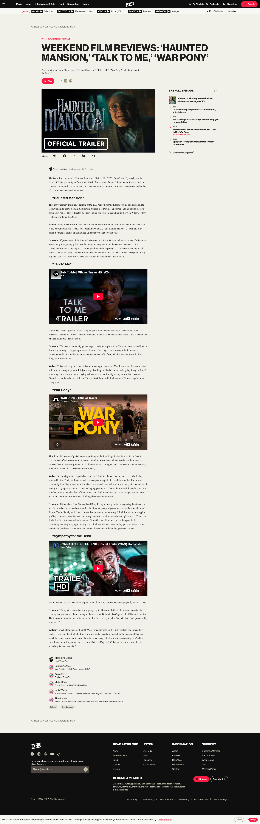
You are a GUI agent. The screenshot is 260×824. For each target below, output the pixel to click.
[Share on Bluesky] (83, 156)
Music (19, 4)
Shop (204, 764)
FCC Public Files (199, 799)
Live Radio (147, 751)
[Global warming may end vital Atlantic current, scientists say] (170, 107)
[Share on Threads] (74, 156)
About (175, 751)
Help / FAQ (177, 760)
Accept (253, 819)
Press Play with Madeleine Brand (56, 39)
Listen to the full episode (183, 153)
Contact (176, 769)
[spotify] (70, 81)
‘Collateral (114, 642)
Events (86, 4)
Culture (53, 707)
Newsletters (73, 4)
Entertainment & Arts (45, 4)
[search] (11, 4)
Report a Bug (132, 799)
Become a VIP (208, 755)
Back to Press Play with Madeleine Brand (55, 26)
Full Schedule (149, 764)
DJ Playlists (198, 4)
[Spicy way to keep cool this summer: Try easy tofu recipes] (170, 140)
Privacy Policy (147, 799)
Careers (176, 755)
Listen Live (232, 4)
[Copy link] (54, 156)
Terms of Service (164, 799)
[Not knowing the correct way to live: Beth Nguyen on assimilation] (170, 117)
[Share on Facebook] (64, 156)
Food (61, 4)
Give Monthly (219, 779)
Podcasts (214, 4)
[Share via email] (93, 156)
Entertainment (67, 707)
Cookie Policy (182, 799)
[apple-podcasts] (66, 81)
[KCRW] (36, 748)
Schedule (232, 11)
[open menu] (4, 4)
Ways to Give (208, 760)
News (28, 4)
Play (50, 81)
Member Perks (209, 769)
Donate (251, 4)
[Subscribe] (86, 769)
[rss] (61, 81)
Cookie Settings (220, 799)
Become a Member (211, 751)
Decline (239, 819)
